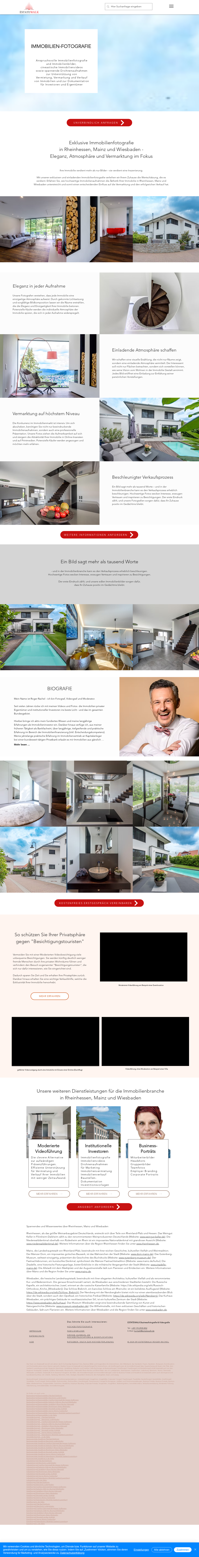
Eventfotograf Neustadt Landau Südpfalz (40, 1517)
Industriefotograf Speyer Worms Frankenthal (41, 1476)
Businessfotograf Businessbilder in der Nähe (41, 1415)
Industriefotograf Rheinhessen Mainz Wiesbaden (43, 1472)
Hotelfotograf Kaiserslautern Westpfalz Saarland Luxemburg (46, 1500)
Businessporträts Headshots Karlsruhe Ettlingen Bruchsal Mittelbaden (50, 1445)
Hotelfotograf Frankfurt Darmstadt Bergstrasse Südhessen (46, 1487)
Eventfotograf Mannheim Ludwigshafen (40, 1506)
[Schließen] (195, 1550)
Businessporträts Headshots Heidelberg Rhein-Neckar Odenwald (48, 1448)
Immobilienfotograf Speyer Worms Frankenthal (43, 1432)
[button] (171, 6)
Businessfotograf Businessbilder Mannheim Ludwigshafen (46, 1398)
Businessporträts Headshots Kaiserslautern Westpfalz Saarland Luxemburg (51, 1456)
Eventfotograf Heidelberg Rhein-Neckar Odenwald (44, 1513)
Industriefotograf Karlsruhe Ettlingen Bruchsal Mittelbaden (46, 1467)
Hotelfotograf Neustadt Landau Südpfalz (40, 1495)
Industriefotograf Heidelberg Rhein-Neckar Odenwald (45, 1469)
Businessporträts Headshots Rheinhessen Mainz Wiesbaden (46, 1450)
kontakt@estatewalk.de (144, 1331)
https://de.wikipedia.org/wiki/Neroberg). (135, 1295)
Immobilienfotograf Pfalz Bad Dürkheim (40, 1417)
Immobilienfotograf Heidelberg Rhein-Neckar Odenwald (46, 1426)
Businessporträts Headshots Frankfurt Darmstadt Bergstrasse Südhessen (51, 1443)
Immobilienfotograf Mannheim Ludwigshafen (42, 1419)
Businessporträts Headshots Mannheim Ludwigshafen (44, 1441)
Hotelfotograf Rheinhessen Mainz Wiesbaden (42, 1493)
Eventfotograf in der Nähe (35, 1524)
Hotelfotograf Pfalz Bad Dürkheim (38, 1482)
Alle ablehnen (161, 1549)
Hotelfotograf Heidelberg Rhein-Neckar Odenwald (43, 1491)
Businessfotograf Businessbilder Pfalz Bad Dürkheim (44, 1396)
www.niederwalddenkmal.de (42, 1243)
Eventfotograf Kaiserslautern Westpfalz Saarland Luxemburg (47, 1521)
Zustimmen (183, 1549)
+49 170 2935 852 (139, 1328)
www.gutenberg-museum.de (134, 1257)
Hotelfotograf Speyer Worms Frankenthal (40, 1498)
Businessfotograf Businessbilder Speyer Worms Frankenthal (46, 1411)
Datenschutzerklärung (72, 1553)
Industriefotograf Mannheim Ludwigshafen (41, 1463)
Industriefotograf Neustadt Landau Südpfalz (41, 1474)
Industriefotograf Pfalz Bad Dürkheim (39, 1461)
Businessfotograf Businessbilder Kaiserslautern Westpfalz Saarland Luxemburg (53, 1413)
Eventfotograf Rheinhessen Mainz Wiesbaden (42, 1515)
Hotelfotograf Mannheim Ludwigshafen (40, 1485)
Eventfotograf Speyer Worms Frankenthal (40, 1519)
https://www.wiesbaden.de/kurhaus (45, 1302)
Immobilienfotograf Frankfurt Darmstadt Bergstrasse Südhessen (49, 1422)
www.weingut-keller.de (152, 1236)
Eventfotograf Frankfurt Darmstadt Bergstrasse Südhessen (46, 1508)
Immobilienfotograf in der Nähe (38, 1437)
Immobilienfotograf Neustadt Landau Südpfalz (43, 1430)
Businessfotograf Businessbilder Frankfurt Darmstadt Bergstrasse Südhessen (52, 1400)
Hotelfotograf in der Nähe (35, 1502)
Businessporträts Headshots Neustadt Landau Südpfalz (45, 1452)
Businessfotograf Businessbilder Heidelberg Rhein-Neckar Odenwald (50, 1404)
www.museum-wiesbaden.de (72, 1306)
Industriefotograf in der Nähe (36, 1480)
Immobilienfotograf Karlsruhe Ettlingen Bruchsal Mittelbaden (48, 1424)
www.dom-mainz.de (142, 1254)
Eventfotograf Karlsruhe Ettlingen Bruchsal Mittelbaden (45, 1511)
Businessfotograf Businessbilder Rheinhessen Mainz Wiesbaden (48, 1406)
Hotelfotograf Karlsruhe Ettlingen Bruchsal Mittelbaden (45, 1489)
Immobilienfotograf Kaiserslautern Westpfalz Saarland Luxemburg (49, 1435)
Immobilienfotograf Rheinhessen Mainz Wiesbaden (44, 1428)
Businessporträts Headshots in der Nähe (40, 1458)
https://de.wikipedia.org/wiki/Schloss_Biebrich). (52, 1292)
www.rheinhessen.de (147, 1243)
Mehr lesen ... (22, 744)
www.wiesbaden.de (156, 1309)
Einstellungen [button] (141, 1549)
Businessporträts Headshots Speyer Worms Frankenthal (45, 1454)
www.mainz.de (83, 1271)
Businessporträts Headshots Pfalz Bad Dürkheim (42, 1439)
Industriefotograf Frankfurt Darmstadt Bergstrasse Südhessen (47, 1465)
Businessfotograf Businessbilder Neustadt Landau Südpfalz (46, 1409)
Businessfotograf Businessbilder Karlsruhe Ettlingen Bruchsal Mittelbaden (51, 1402)
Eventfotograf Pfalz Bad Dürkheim (38, 1504)
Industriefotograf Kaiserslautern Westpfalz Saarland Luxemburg (48, 1478)
